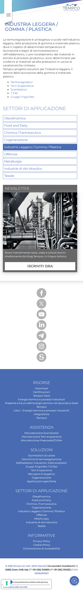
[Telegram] (41, 336)
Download (41, 388)
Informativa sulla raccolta (15, 587)
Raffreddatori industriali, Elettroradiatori (41, 462)
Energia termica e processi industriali (41, 399)
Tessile (9, 176)
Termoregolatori (22, 82)
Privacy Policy (41, 541)
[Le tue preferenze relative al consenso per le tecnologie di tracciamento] (6, 583)
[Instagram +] (41, 346)
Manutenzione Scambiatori (41, 432)
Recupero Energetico (41, 473)
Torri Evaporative (22, 86)
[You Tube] (41, 314)
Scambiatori (19, 89)
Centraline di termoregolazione (41, 459)
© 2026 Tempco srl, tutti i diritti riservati (25, 566)
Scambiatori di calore (41, 455)
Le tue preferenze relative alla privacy (30, 582)
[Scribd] (41, 357)
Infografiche (41, 414)
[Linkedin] (41, 325)
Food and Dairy (16, 125)
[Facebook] (41, 293)
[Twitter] (41, 303)
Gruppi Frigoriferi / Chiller (41, 466)
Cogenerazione (16, 140)
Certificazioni (41, 392)
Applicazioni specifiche (41, 481)
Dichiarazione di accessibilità (41, 548)
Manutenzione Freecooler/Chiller (41, 440)
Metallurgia (13, 161)
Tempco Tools (41, 395)
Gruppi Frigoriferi (22, 97)
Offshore (10, 154)
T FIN (14, 93)
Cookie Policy (41, 544)
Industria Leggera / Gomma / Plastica (32, 147)
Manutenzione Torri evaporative (42, 436)
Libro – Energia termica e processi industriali (41, 410)
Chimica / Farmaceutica (22, 133)
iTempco (41, 417)
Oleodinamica (15, 118)
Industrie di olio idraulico (23, 168)
